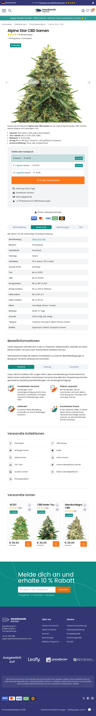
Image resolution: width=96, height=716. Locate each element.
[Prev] (7, 82)
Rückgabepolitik (73, 633)
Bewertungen (48, 637)
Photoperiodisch (37, 24)
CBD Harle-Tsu (45, 504)
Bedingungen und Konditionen (81, 709)
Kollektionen (20, 24)
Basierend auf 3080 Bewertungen (52, 3)
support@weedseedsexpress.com (17, 638)
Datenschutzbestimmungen (53, 709)
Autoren (45, 633)
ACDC (13, 504)
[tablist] (48, 227)
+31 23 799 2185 (8, 636)
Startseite (7, 24)
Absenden (63, 589)
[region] (48, 18)
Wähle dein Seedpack (23, 151)
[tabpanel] (48, 280)
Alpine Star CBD (39, 239)
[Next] (89, 82)
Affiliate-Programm (50, 641)
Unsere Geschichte (50, 625)
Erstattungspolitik (74, 637)
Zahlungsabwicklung (75, 629)
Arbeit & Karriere (49, 629)
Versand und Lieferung (76, 625)
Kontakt (70, 641)
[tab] (19, 227)
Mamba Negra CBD (73, 506)
